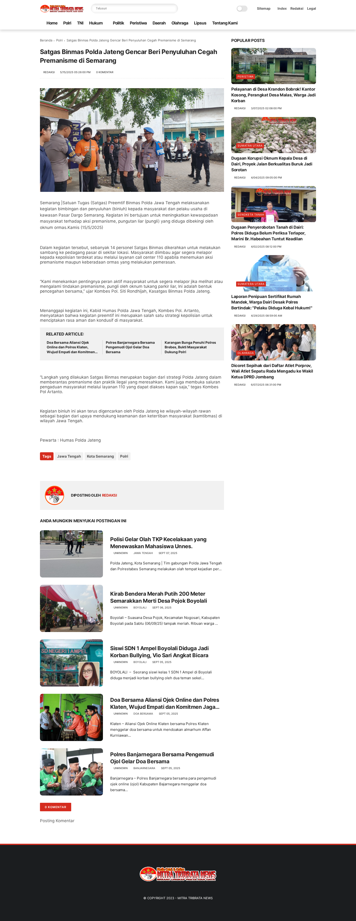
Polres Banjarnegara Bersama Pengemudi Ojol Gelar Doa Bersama (130, 347)
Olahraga (179, 23)
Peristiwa (138, 23)
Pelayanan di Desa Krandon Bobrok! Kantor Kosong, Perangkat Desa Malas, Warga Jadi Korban (273, 95)
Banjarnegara (144, 768)
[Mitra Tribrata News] (62, 11)
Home (51, 23)
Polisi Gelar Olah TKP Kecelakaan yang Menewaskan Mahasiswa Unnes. (158, 542)
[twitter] (282, 23)
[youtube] (313, 23)
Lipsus (200, 23)
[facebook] (274, 23)
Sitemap (264, 8)
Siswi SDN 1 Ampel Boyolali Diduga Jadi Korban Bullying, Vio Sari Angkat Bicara (159, 651)
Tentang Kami (225, 23)
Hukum (96, 23)
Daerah (159, 23)
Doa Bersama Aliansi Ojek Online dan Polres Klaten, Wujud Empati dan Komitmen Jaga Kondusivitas (71, 347)
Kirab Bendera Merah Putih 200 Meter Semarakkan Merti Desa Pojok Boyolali (158, 597)
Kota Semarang (100, 456)
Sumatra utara (250, 146)
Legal (311, 8)
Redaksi (296, 8)
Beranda (46, 40)
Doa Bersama (143, 713)
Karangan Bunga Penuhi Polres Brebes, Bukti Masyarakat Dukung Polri (190, 347)
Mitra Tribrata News (195, 898)
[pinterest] (297, 23)
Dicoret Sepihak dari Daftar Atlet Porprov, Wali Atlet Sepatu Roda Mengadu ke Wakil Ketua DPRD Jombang (272, 371)
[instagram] (305, 23)
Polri (67, 23)
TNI (80, 23)
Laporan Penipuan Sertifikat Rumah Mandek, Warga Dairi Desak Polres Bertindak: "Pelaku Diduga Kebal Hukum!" (271, 302)
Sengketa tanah (251, 215)
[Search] (173, 8)
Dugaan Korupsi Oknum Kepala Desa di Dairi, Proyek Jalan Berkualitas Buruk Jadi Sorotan (271, 164)
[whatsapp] (290, 23)
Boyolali (140, 607)
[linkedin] (83, 469)
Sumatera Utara (251, 284)
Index (282, 8)
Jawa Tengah (69, 456)
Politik (118, 23)
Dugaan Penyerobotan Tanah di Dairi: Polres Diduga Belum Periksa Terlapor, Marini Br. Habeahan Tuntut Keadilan (268, 233)
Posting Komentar (57, 820)
